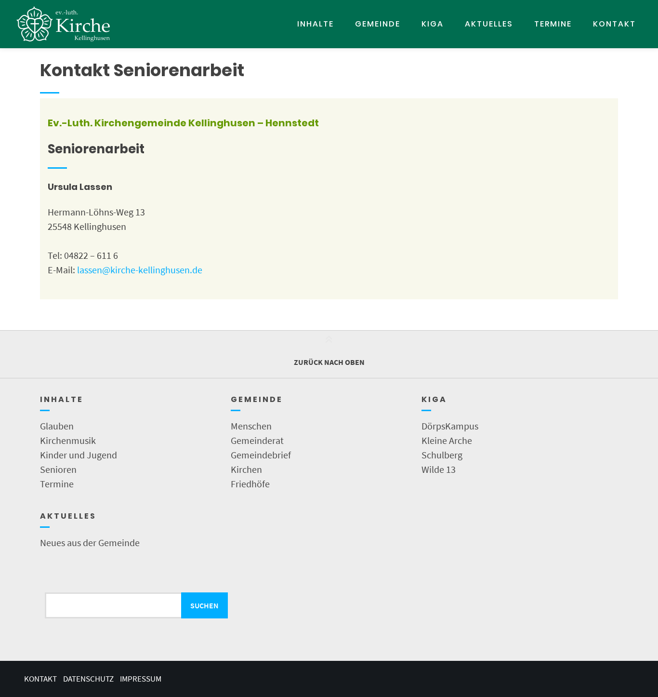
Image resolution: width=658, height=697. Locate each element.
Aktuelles (489, 23)
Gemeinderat (257, 440)
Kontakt (614, 23)
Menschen (251, 426)
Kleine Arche (446, 440)
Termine (553, 23)
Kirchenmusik (68, 440)
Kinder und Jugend (78, 455)
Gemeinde (377, 23)
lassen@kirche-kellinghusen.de (139, 270)
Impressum (140, 678)
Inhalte (315, 23)
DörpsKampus (449, 426)
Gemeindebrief (261, 455)
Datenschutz (88, 678)
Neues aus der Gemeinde (90, 542)
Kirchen (246, 469)
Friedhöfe (250, 484)
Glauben (57, 426)
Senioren (58, 469)
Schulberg (441, 455)
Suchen (204, 605)
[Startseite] (63, 24)
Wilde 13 (438, 469)
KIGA (432, 23)
